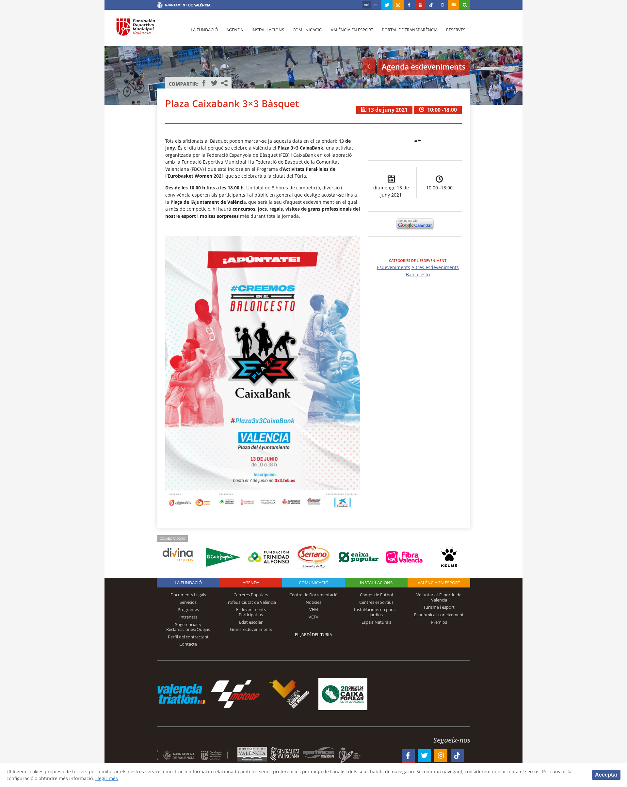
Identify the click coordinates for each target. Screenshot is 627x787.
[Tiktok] (431, 5)
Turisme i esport (439, 607)
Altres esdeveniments (435, 267)
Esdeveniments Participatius (251, 612)
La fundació (204, 30)
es (376, 5)
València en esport (352, 30)
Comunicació (307, 30)
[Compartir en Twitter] (214, 83)
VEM (313, 609)
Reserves (455, 30)
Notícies (313, 602)
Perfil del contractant (188, 637)
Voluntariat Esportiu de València (438, 597)
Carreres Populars (250, 595)
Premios (439, 622)
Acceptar (606, 775)
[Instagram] (398, 5)
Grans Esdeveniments (251, 629)
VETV (313, 617)
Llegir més (106, 778)
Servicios (188, 602)
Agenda (234, 30)
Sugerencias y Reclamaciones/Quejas (188, 627)
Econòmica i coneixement (439, 615)
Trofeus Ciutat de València (251, 602)
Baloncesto (418, 274)
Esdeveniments (393, 267)
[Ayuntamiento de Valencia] (184, 6)
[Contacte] (453, 5)
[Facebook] (409, 5)
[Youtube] (420, 5)
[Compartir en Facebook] (204, 83)
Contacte (188, 644)
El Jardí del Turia (313, 634)
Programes (188, 609)
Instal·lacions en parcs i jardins (376, 612)
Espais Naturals (376, 622)
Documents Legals (188, 595)
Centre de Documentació (313, 595)
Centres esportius (376, 602)
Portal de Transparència (410, 30)
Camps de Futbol (376, 595)
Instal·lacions (267, 30)
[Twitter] (387, 5)
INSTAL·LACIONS (376, 583)
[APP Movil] (442, 5)
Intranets (188, 617)
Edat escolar (251, 622)
